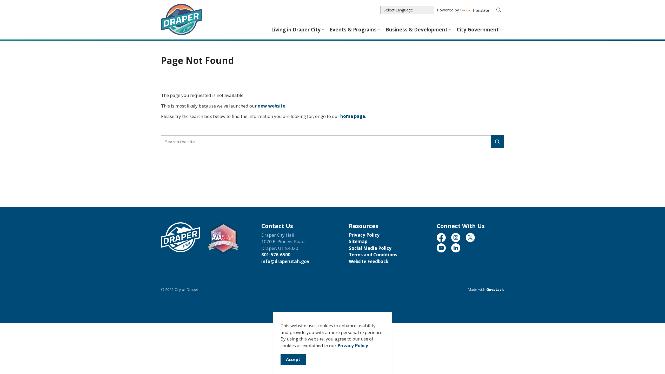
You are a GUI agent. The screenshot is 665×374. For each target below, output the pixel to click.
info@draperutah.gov (285, 261)
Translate (480, 10)
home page (352, 116)
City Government (478, 29)
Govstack (495, 289)
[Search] (497, 141)
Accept (293, 359)
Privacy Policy (352, 346)
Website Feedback (368, 261)
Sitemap (358, 241)
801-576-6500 (275, 255)
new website (271, 106)
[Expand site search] (499, 10)
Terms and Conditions (373, 255)
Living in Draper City (296, 29)
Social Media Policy (370, 248)
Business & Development (417, 29)
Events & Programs (353, 29)
